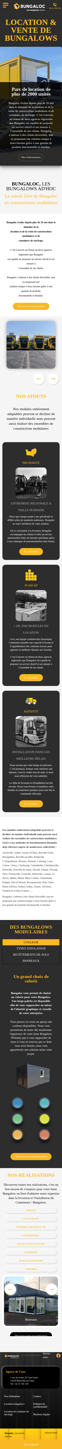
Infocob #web (51, 1433)
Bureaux (31, 1320)
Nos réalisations (12, 1396)
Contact (37, 1396)
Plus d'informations (31, 157)
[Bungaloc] (29, 7)
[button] (53, 378)
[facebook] (55, 1355)
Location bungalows (14, 1404)
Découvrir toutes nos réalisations (31, 1336)
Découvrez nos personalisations (31, 1156)
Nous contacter (31, 1444)
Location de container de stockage (16, 1413)
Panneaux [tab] (31, 960)
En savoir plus (31, 551)
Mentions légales (41, 1414)
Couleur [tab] (31, 942)
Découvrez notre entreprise (31, 306)
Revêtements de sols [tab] (31, 954)
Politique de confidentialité (40, 1405)
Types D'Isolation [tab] (31, 948)
